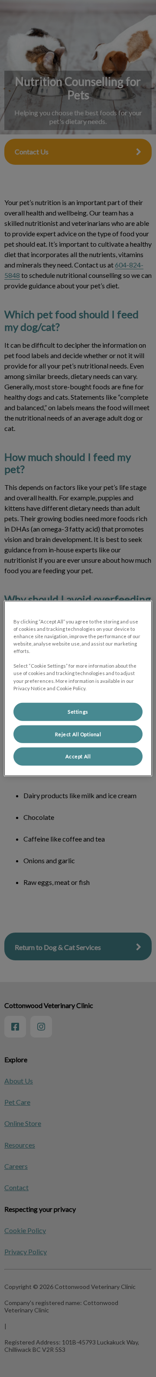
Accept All (78, 756)
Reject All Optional (78, 734)
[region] (78, 688)
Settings (78, 711)
